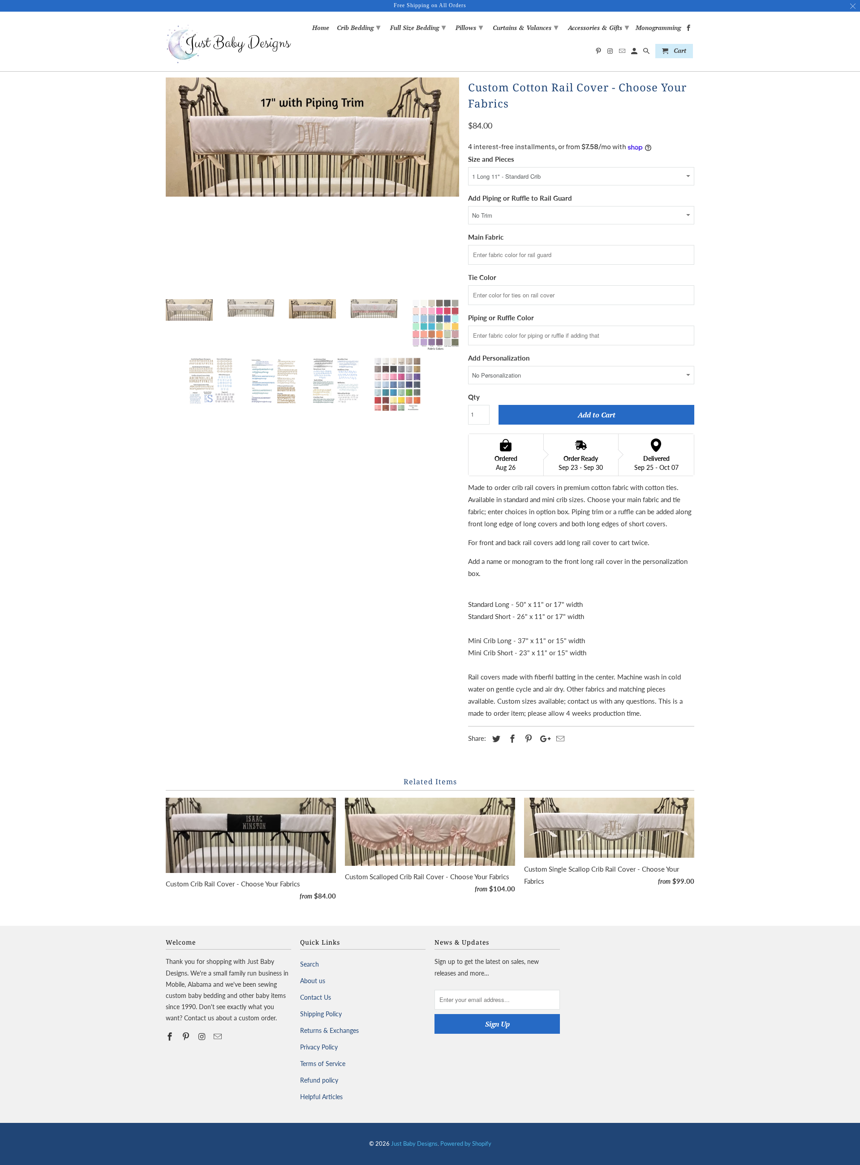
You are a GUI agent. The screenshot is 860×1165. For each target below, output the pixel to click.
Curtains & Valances (525, 26)
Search (309, 964)
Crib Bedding (358, 26)
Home (320, 28)
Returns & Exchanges (329, 1030)
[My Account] (635, 52)
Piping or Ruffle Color (501, 318)
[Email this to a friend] (559, 739)
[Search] (647, 52)
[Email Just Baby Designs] (219, 1036)
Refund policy (319, 1080)
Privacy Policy (319, 1047)
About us (312, 980)
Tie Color (482, 277)
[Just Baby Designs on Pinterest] (187, 1036)
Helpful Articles (321, 1097)
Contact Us (315, 997)
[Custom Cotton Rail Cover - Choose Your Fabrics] (312, 137)
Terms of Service (322, 1063)
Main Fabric (485, 237)
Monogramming (658, 28)
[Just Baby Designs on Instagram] (203, 1036)
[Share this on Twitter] (495, 739)
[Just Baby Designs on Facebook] (171, 1036)
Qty (474, 397)
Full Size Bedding (418, 26)
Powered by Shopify (465, 1143)
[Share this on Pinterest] (527, 739)
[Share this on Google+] (543, 739)
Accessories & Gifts (598, 26)
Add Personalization (498, 358)
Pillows (469, 26)
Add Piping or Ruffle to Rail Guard (520, 198)
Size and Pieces (491, 159)
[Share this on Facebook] (511, 739)
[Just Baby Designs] (228, 41)
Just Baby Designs (414, 1143)
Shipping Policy (321, 1014)
